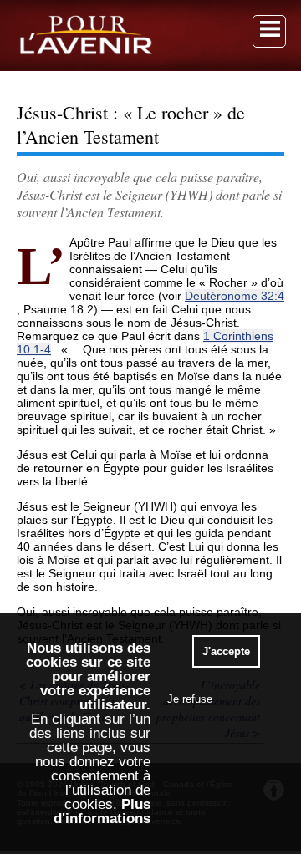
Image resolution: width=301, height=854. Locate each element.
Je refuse (189, 699)
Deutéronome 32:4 (234, 295)
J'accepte (226, 651)
